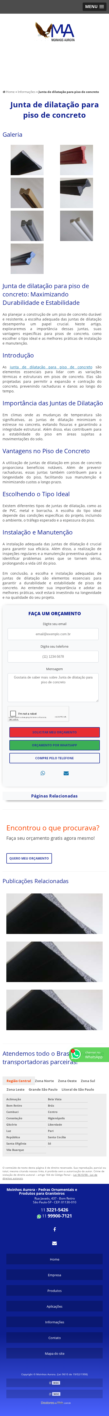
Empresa (54, 1275)
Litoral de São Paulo (78, 1089)
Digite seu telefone (54, 646)
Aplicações (54, 1306)
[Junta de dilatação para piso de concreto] (27, 159)
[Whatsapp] (43, 773)
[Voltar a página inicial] (54, 28)
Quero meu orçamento (29, 858)
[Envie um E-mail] (54, 1243)
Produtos (54, 1290)
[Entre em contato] (66, 773)
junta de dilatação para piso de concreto (51, 367)
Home (54, 1259)
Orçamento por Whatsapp (54, 745)
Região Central (19, 1081)
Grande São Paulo (43, 1089)
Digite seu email (54, 624)
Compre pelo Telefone (54, 758)
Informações (54, 1322)
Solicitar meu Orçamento (54, 732)
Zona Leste (16, 1089)
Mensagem (54, 669)
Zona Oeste (67, 1081)
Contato (54, 1337)
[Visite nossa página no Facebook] (54, 1229)
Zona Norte (44, 1081)
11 (54, 1210)
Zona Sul (88, 1081)
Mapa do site (54, 1353)
